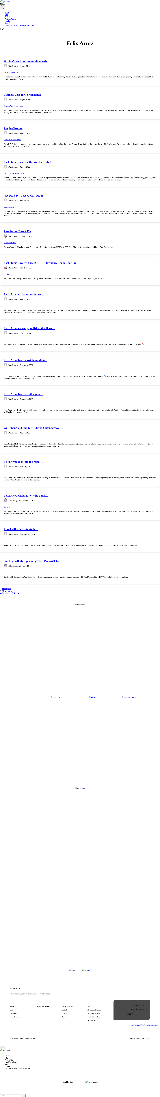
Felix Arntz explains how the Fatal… (26, 495)
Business (7, 106)
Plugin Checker (13, 128)
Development (9, 72)
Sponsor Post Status (42, 1006)
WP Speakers (91, 1020)
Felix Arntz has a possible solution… (25, 360)
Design (6, 207)
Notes (16, 72)
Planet (6, 173)
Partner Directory (11, 19)
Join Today (131, 1014)
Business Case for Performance (22, 94)
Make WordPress (10, 140)
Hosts (63, 1017)
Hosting (7, 274)
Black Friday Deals (93, 1017)
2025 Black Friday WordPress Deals (18, 1068)
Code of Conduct (15, 1017)
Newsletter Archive (93, 1013)
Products (64, 1010)
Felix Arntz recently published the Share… (29, 328)
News (7, 13)
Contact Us (13, 1013)
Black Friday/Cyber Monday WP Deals (19, 25)
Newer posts (7, 591)
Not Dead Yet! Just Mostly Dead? (23, 195)
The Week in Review (16, 173)
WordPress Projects (12, 1062)
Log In (7, 21)
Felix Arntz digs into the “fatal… (23, 461)
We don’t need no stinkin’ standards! (26, 61)
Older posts (6, 589)
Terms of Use (145, 1038)
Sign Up (8, 23)
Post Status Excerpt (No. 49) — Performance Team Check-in (40, 262)
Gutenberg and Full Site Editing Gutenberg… (31, 427)
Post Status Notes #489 (17, 231)
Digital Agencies (67, 1006)
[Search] (24, 1095)
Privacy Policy (135, 1038)
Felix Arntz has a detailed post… (23, 394)
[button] (2, 3)
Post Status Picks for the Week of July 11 (28, 161)
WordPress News (16, 106)
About (12, 1006)
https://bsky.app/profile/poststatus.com (144, 1025)
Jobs (6, 15)
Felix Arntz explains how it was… (24, 294)
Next (16, 593)
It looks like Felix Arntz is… (21, 529)
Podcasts (8, 17)
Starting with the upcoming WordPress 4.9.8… (32, 561)
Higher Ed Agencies (94, 1010)
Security (7, 507)
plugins (64, 1013)
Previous (4, 593)
